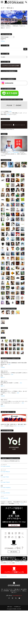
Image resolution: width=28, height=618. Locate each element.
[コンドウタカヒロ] (3, 283)
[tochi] (13, 224)
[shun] (13, 190)
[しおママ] (13, 185)
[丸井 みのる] (22, 268)
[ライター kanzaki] (17, 180)
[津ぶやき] (8, 219)
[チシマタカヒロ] (17, 219)
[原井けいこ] (22, 244)
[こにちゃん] (22, 195)
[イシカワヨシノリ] (22, 209)
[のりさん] (8, 253)
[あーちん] (13, 234)
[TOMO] (17, 214)
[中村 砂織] (13, 293)
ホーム (2, 5)
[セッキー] (3, 239)
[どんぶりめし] (10, 344)
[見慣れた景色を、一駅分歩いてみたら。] (14, 17)
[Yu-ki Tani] (8, 273)
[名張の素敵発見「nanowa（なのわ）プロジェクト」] (22, 224)
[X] (16, 598)
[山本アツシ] (8, 209)
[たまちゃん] (22, 253)
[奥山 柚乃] (22, 298)
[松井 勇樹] (13, 180)
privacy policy (4, 576)
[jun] (17, 195)
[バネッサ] (6, 341)
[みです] (22, 293)
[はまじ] (13, 175)
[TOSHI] (22, 190)
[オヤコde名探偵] (17, 302)
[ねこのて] (22, 348)
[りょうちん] (13, 229)
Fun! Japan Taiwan (5, 477)
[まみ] (22, 341)
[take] (22, 352)
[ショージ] (3, 234)
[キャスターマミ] (17, 175)
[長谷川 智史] (17, 298)
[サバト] (13, 214)
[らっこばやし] (13, 219)
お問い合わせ (9, 606)
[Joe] (22, 214)
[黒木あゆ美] (17, 209)
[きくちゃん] (3, 214)
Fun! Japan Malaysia (5, 471)
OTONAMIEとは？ (17, 606)
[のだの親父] (14, 348)
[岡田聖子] (3, 175)
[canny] (22, 234)
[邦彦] (17, 224)
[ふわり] (13, 263)
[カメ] (8, 302)
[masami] (13, 258)
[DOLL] (3, 200)
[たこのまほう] (13, 204)
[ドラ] (2, 348)
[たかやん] (8, 200)
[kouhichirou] (14, 344)
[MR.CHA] (8, 263)
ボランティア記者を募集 (13, 152)
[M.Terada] (3, 293)
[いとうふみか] (22, 283)
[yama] (22, 258)
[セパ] (13, 200)
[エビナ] (8, 278)
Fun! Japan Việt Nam (5, 492)
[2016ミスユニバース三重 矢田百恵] (3, 278)
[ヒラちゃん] (14, 352)
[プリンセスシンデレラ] (8, 180)
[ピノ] (17, 283)
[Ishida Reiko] (8, 297)
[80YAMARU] (8, 283)
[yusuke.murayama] (4, 164)
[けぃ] (3, 195)
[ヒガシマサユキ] (13, 312)
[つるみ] (13, 283)
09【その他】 (3, 23)
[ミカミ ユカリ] (3, 312)
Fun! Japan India (4, 498)
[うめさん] (8, 288)
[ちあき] (22, 239)
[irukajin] (18, 352)
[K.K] (17, 293)
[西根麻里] (8, 195)
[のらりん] (3, 244)
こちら (8, 114)
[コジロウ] (3, 332)
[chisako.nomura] (3, 302)
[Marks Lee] (22, 344)
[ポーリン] (22, 302)
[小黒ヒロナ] (8, 185)
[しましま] (3, 273)
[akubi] (17, 229)
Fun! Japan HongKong (5, 487)
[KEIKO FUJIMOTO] (8, 258)
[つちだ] (8, 249)
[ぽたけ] (17, 200)
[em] (13, 302)
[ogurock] (8, 190)
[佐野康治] (8, 175)
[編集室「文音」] (3, 268)
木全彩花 (3, 367)
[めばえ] (13, 298)
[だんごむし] (17, 278)
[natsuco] (13, 195)
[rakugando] (10, 352)
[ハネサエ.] (22, 175)
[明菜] (17, 273)
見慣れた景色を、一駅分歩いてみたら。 (13, 26)
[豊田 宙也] (18, 348)
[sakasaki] (3, 219)
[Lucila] (13, 209)
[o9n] (3, 298)
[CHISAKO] (13, 244)
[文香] (8, 268)
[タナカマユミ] (8, 204)
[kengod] (2, 344)
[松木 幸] (17, 204)
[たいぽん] (22, 249)
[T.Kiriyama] (8, 244)
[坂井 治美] (17, 234)
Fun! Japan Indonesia (5, 466)
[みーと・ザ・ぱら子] (22, 200)
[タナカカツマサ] (3, 258)
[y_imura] (17, 185)
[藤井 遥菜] (3, 263)
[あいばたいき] (13, 278)
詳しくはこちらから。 (20, 426)
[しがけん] (8, 293)
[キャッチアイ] (13, 288)
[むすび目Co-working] (22, 278)
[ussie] (17, 263)
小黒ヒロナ (3, 27)
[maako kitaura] (8, 312)
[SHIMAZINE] (3, 180)
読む (9, 364)
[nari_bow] (17, 164)
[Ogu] (10, 341)
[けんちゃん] (18, 341)
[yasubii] (8, 214)
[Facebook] (9, 598)
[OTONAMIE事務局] (2, 341)
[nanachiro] (3, 190)
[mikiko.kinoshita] (3, 224)
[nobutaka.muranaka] (22, 288)
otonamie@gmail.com (17, 595)
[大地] (6, 352)
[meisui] (13, 239)
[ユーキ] (3, 249)
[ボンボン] (18, 344)
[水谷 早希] (17, 288)
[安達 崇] (8, 234)
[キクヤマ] (17, 268)
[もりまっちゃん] (3, 204)
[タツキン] (3, 229)
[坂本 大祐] (3, 322)
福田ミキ (3, 377)
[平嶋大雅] (17, 253)
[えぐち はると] (22, 204)
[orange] (22, 180)
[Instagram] (12, 598)
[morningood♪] (10, 348)
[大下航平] (3, 253)
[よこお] (2, 352)
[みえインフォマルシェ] (8, 239)
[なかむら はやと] (13, 253)
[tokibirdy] (8, 229)
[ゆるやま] (22, 229)
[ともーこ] (24, 164)
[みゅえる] (22, 263)
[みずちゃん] (13, 268)
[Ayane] (17, 258)
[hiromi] (22, 185)
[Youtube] (19, 598)
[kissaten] (17, 249)
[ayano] (3, 288)
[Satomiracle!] (22, 273)
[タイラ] (17, 244)
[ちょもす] (13, 273)
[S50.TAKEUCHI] (8, 224)
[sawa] (3, 209)
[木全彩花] (22, 219)
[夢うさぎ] (17, 239)
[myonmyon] (13, 249)
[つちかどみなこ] (17, 190)
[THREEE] (6, 348)
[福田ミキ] (10, 164)
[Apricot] (17, 312)
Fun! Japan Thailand (5, 482)
